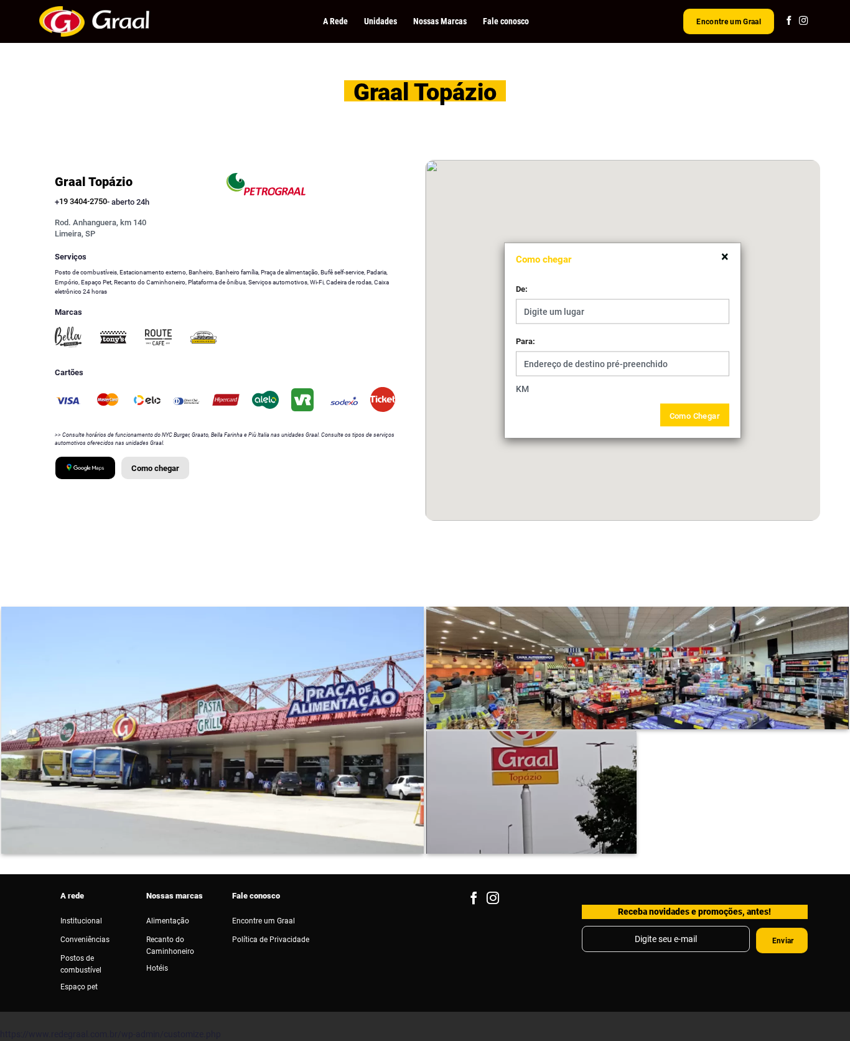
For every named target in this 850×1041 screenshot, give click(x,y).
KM (522, 388)
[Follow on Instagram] (803, 21)
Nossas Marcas (440, 21)
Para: (525, 341)
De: (522, 288)
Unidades (380, 21)
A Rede (335, 21)
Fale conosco (506, 21)
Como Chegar (695, 415)
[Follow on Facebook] (789, 21)
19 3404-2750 (83, 201)
